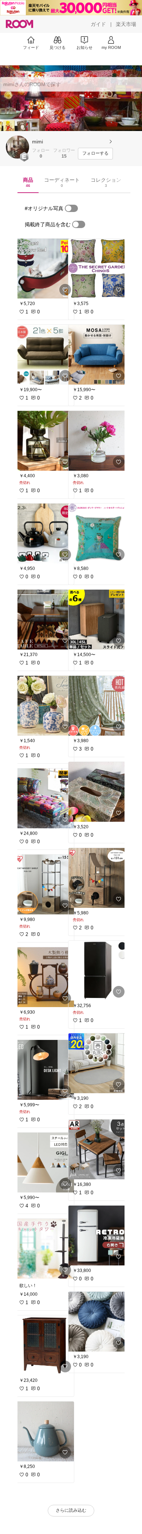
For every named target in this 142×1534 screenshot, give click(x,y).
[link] (44, 268)
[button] (17, 147)
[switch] (71, 208)
